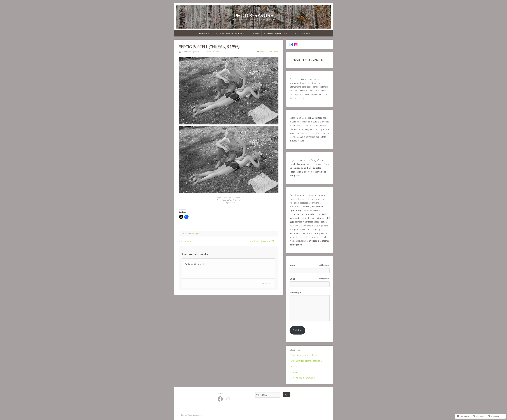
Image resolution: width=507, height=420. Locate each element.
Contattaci (297, 330)
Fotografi (196, 234)
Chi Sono (255, 33)
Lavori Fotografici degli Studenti (280, 33)
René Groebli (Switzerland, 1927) (262, 241)
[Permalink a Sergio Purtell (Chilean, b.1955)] (228, 90)
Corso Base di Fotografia (303, 378)
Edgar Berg (186, 241)
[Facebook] (291, 44)
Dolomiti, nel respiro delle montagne (307, 355)
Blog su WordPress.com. (191, 415)
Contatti (305, 33)
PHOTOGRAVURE (253, 15)
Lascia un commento (269, 52)
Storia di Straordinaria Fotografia (306, 361)
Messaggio (295, 292)
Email (310, 279)
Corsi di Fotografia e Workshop (229, 33)
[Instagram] (295, 44)
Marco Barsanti (215, 52)
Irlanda (294, 366)
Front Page (203, 33)
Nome (310, 265)
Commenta (265, 283)
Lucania (294, 372)
